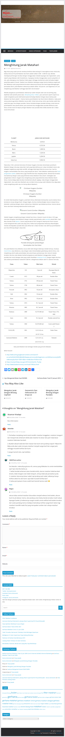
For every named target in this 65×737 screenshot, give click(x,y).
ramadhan (14, 709)
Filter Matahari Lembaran (9, 618)
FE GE (42, 693)
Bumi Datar (19, 693)
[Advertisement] (32, 36)
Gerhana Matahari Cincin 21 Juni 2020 (13, 629)
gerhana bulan (31, 697)
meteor (44, 706)
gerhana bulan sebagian (43, 697)
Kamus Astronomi (35, 51)
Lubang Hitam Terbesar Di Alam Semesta (14, 641)
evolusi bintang (37, 693)
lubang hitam (29, 707)
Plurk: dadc (5, 595)
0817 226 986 (6, 589)
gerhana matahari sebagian (44, 701)
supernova (31, 709)
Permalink (22, 417)
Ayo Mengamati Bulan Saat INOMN (15, 378)
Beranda (10, 51)
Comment (6, 524)
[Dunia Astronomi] (32, 6)
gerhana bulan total (55, 697)
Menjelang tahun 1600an (32, 95)
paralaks (47, 219)
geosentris (4, 697)
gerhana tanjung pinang (18, 703)
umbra (40, 709)
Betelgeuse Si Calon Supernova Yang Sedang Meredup (17, 635)
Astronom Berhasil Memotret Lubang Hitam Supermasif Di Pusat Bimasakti (23, 621)
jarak (50, 703)
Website (5, 564)
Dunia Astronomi (17, 68)
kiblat (19, 706)
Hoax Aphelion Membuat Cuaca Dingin (13, 624)
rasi (18, 709)
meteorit (48, 706)
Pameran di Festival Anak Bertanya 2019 (13, 638)
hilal (32, 703)
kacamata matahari (8, 706)
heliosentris (27, 703)
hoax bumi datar (36, 703)
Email (4, 556)
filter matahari (50, 692)
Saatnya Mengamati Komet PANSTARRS (18, 669)
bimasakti (4, 693)
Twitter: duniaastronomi (9, 591)
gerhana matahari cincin (26, 701)
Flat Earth (59, 693)
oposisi (18, 221)
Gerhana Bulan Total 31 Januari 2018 (49, 378)
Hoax (45, 51)
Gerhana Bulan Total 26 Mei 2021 (11, 626)
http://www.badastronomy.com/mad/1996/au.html (23, 364)
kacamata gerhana (56, 703)
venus (44, 709)
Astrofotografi (21, 51)
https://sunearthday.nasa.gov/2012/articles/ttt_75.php (24, 362)
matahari (38, 706)
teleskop (36, 709)
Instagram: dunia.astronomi (10, 597)
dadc (11, 460)
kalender (16, 706)
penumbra (8, 709)
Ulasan (13, 61)
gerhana (12, 696)
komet (23, 707)
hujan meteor (45, 703)
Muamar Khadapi (14, 414)
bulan (14, 692)
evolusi (31, 693)
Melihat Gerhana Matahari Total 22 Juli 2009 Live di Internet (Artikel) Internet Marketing (27, 653)
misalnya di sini (41, 257)
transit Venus (8, 251)
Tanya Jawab (53, 51)
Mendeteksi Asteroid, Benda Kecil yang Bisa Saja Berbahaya (19, 643)
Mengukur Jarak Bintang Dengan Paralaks (52, 392)
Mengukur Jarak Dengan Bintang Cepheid (10, 392)
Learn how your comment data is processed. (41, 576)
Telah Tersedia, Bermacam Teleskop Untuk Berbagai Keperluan (20, 632)
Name (4, 547)
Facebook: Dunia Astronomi (10, 593)
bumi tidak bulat (26, 693)
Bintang (9, 693)
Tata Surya (7, 61)
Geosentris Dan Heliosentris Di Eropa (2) (31, 392)
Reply (9, 424)
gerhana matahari (9, 700)
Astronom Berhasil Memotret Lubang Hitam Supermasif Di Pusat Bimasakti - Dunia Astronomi (28, 678)
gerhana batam (21, 697)
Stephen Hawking (23, 709)
